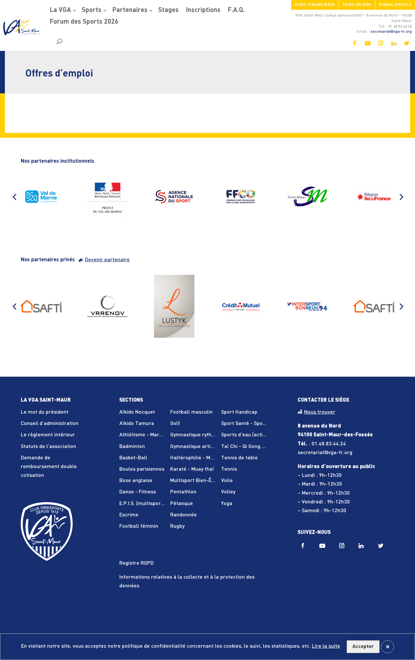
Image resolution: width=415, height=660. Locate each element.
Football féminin (138, 526)
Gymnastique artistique (197, 446)
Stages (168, 10)
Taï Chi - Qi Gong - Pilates (251, 446)
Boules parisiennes (141, 469)
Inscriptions (203, 10)
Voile (227, 480)
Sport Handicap (239, 412)
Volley (228, 492)
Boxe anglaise (135, 480)
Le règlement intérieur (48, 435)
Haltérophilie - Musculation (202, 458)
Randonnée (183, 515)
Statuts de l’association (48, 446)
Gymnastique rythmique (198, 435)
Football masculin (191, 412)
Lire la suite (326, 646)
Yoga (226, 503)
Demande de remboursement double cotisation (49, 466)
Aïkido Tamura (136, 423)
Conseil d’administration (49, 423)
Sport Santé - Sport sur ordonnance (263, 423)
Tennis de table (239, 458)
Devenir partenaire (107, 260)
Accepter (363, 646)
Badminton (132, 446)
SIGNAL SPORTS (395, 5)
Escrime (128, 515)
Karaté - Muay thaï (192, 469)
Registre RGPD (136, 563)
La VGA (60, 10)
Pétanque (181, 503)
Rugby (177, 526)
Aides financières (315, 5)
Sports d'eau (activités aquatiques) (262, 435)
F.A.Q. (236, 10)
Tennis (229, 469)
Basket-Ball (133, 458)
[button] (14, 196)
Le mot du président (44, 412)
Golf (175, 423)
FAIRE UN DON (357, 5)
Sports (91, 10)
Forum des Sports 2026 (84, 22)
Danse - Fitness (137, 492)
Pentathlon (183, 492)
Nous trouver (319, 412)
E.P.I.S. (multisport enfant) (150, 503)
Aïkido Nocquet (137, 412)
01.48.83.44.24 (329, 444)
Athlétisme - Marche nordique (154, 435)
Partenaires (130, 10)
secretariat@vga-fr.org (391, 32)
